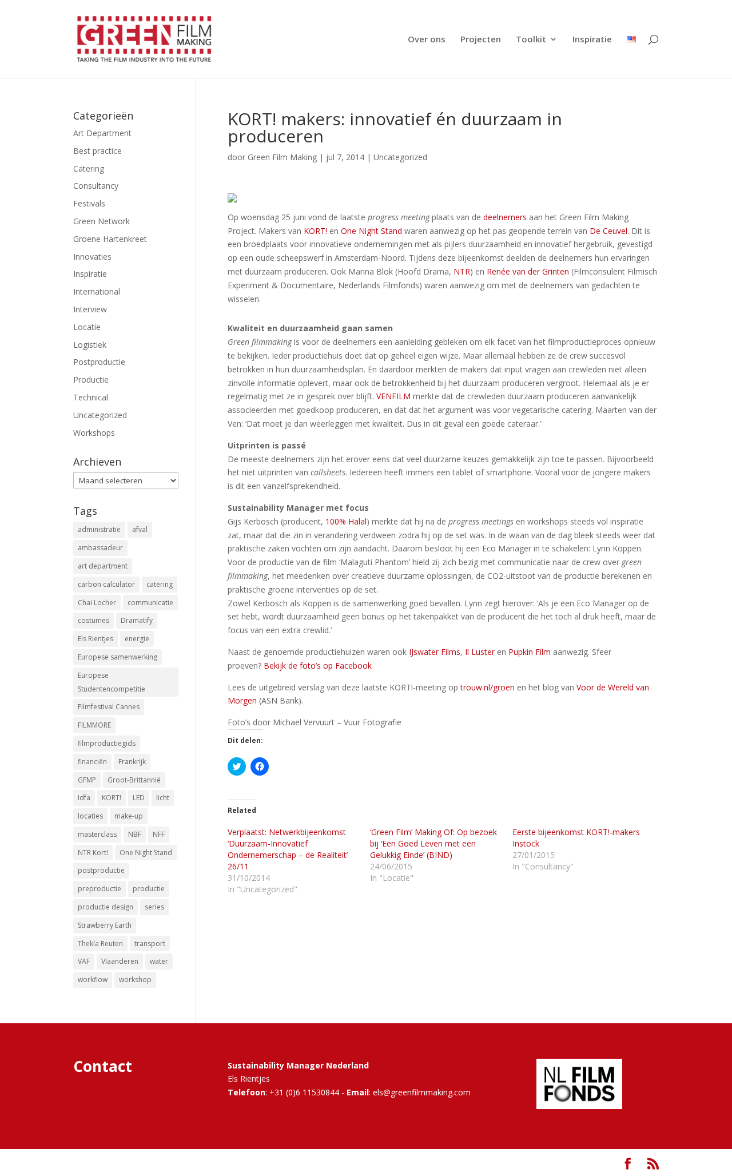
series (154, 907)
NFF (159, 834)
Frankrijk (132, 761)
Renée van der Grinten (528, 271)
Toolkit (531, 40)
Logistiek (89, 344)
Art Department (102, 133)
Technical (90, 397)
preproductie (99, 888)
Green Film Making (282, 157)
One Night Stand (371, 230)
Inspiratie (592, 40)
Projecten (480, 40)
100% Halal (346, 521)
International (96, 291)
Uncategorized (400, 157)
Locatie (87, 326)
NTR (461, 271)
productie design (105, 907)
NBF (134, 834)
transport (149, 943)
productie (149, 888)
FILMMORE (94, 725)
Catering (88, 168)
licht (162, 797)
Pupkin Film (529, 651)
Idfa (84, 797)
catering (159, 584)
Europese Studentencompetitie (111, 682)
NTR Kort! (93, 852)
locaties (90, 816)
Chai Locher (97, 602)
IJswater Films (434, 651)
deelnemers (505, 217)
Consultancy (95, 185)
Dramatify (137, 620)
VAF (84, 961)
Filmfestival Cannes (109, 707)
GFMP (87, 780)
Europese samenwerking (117, 657)
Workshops (94, 432)
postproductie (101, 870)
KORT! (315, 230)
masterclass (97, 834)
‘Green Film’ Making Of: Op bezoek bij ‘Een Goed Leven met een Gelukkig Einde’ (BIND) (433, 843)
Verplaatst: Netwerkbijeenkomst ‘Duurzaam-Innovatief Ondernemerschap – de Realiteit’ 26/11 (288, 849)
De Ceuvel (608, 230)
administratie (99, 529)
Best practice (97, 150)
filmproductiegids (107, 743)
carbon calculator (106, 584)
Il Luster (480, 651)
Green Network (101, 221)
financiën (92, 761)
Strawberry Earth (105, 925)
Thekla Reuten (100, 943)
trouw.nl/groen (487, 687)
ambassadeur (100, 548)
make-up (128, 816)
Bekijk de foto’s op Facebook (318, 665)
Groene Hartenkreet (110, 238)
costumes (93, 620)
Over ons (426, 40)
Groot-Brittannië (134, 780)
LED (139, 797)
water (159, 961)
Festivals (89, 203)
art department (103, 566)
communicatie (150, 602)
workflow (93, 979)
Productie (91, 379)
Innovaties (92, 256)
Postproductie (99, 361)
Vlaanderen (119, 961)
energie (137, 638)
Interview (90, 309)
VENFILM (393, 396)
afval (140, 529)
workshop (135, 979)
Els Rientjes (95, 638)
